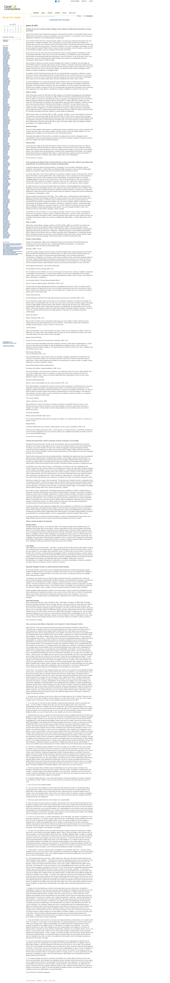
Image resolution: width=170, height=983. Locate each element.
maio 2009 (5, 180)
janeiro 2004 (6, 233)
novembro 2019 (6, 68)
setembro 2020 (6, 57)
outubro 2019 (6, 69)
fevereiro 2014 (6, 143)
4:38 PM (40, 972)
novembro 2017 (6, 94)
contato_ (46, 980)
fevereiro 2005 (6, 221)
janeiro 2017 (6, 105)
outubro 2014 (6, 134)
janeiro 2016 (6, 118)
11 (4, 29)
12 (7, 29)
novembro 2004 (6, 224)
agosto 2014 (6, 137)
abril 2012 (5, 160)
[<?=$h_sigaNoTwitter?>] (59, 2)
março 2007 (5, 197)
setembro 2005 (6, 213)
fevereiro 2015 (6, 130)
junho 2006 (5, 205)
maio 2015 (5, 127)
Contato (91, 1)
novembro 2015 (6, 120)
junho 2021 (5, 48)
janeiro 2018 (6, 92)
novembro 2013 (6, 146)
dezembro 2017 (6, 93)
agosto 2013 (6, 150)
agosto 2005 (6, 215)
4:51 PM (40, 436)
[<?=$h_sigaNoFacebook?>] (56, 2)
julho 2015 (5, 125)
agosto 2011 (6, 166)
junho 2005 (5, 217)
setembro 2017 (6, 96)
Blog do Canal (12, 17)
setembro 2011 (6, 165)
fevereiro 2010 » (66, 19)
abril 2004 (5, 231)
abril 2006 (5, 207)
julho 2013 (5, 151)
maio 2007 (5, 196)
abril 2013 (5, 154)
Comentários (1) (46, 972)
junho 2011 (5, 167)
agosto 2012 (6, 158)
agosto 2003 (6, 237)
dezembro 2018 (6, 80)
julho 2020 (5, 60)
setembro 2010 (6, 173)
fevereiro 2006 (6, 209)
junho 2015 (5, 126)
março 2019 (5, 77)
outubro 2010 (6, 172)
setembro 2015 (6, 122)
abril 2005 (5, 219)
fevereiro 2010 (6, 176)
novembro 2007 (6, 192)
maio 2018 (5, 88)
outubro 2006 (6, 200)
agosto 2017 (6, 97)
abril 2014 (5, 141)
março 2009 (5, 181)
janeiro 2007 (6, 198)
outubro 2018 (6, 82)
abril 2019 (5, 76)
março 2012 (5, 161)
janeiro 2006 (6, 210)
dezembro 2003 (6, 234)
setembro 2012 (6, 157)
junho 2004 (5, 229)
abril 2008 (5, 189)
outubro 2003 (6, 236)
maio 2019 (5, 75)
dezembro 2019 (6, 67)
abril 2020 (5, 63)
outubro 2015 (6, 121)
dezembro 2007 (6, 191)
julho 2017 (5, 99)
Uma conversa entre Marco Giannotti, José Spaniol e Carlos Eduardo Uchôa (12, 254)
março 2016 (5, 116)
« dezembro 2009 (53, 19)
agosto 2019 (6, 71)
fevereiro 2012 (6, 163)
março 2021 (5, 51)
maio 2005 (5, 218)
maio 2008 (5, 187)
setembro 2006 (6, 202)
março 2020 (5, 64)
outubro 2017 (6, 95)
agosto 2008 (6, 185)
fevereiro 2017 (6, 104)
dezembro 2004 (6, 223)
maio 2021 (5, 49)
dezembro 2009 (6, 178)
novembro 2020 (6, 55)
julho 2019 (5, 73)
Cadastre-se (84, 1)
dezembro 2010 (6, 170)
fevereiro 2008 (6, 190)
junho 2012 (5, 159)
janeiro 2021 (6, 53)
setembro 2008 (6, 184)
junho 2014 (5, 139)
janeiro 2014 (6, 144)
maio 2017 (5, 101)
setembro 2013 (6, 148)
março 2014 (5, 142)
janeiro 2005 (6, 222)
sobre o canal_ (52, 980)
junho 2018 (5, 87)
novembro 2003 (6, 235)
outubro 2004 (6, 225)
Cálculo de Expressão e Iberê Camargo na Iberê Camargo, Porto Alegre (12, 252)
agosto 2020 (6, 58)
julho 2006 (5, 204)
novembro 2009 (6, 179)
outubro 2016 (6, 108)
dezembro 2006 (6, 199)
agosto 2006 (6, 203)
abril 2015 (5, 128)
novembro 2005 (6, 212)
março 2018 (5, 90)
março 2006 (5, 208)
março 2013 (5, 155)
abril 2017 (5, 102)
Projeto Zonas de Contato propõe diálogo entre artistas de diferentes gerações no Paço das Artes (12, 244)
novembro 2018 (6, 81)
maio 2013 (5, 153)
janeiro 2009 (6, 182)
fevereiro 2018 (6, 91)
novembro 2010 (6, 171)
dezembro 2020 (6, 54)
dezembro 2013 (6, 145)
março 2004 (5, 232)
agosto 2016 (6, 110)
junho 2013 (5, 152)
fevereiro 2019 (6, 78)
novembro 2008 (6, 183)
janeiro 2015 (6, 131)
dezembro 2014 (6, 132)
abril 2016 (5, 115)
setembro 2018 (6, 83)
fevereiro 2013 (6, 156)
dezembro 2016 (6, 106)
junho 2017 (5, 100)
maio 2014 (5, 140)
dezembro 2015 (6, 119)
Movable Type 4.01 (9, 343)
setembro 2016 (6, 109)
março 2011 (5, 169)
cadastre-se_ (39, 980)
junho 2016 (5, 113)
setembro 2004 (6, 226)
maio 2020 (5, 62)
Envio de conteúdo (75, 1)
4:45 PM (40, 619)
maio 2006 (5, 206)
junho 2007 (5, 195)
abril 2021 (5, 50)
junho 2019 (5, 74)
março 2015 (5, 129)
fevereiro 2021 (6, 52)
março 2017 (5, 103)
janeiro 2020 (6, 66)
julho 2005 (5, 216)
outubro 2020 (6, 56)
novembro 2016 (6, 107)
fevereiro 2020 (6, 65)
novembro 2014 (6, 133)
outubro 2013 (6, 147)
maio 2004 (5, 230)
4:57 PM (40, 157)
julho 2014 (5, 138)
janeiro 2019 (6, 79)
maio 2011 (5, 168)
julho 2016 (5, 112)
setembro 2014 (6, 135)
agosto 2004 (6, 228)
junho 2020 (5, 61)
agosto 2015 (6, 124)
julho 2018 (5, 86)
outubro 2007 (6, 193)
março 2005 (5, 220)
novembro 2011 (6, 164)
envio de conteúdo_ (30, 980)
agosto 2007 (6, 194)
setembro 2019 (6, 70)
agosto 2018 (6, 84)
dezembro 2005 (6, 211)
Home (59, 19)
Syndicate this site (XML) (8, 345)
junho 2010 (5, 174)
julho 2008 (5, 186)
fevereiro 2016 (6, 117)
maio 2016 (5, 114)
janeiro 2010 (6, 177)
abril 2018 (5, 89)
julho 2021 (5, 47)
